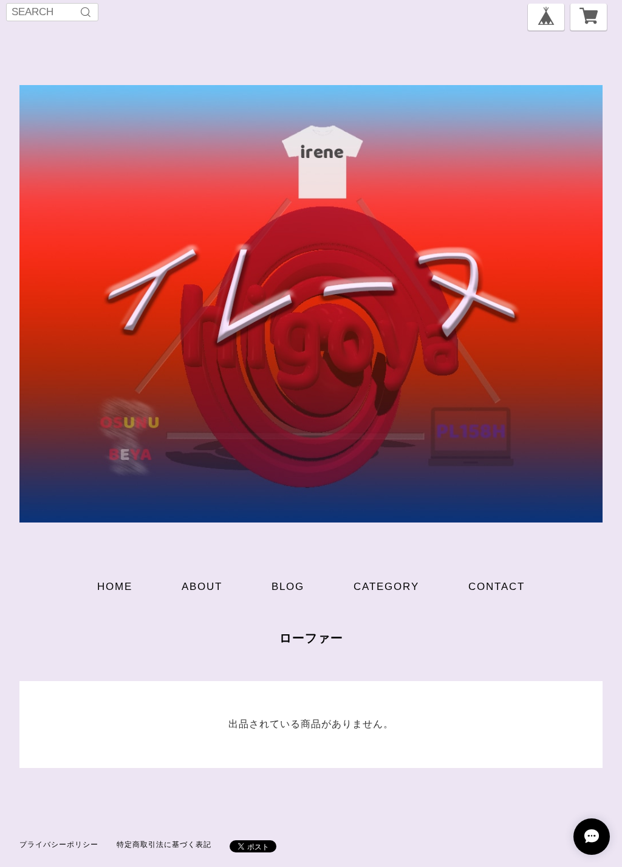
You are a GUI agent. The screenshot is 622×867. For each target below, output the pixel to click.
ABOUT (202, 586)
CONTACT (496, 586)
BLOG (288, 586)
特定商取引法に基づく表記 (164, 844)
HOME (114, 586)
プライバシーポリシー (58, 844)
